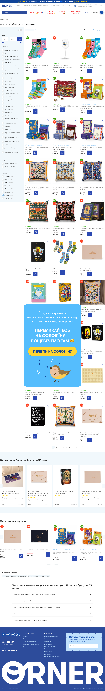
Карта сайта (48, 651)
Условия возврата (50, 649)
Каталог (5, 12)
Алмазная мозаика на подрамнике (38, 576)
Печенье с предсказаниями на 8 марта (14, 576)
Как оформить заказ (51, 636)
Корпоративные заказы (30, 6)
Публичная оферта (29, 641)
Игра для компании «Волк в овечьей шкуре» (64, 492)
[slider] (3, 42)
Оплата (46, 639)
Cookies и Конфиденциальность (93, 689)
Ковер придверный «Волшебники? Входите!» (10, 492)
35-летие (29, 30)
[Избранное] (88, 12)
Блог (24, 647)
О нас (25, 636)
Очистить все (39, 30)
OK (20, 39)
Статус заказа (56, 6)
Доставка (47, 641)
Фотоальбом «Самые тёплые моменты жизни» (91, 492)
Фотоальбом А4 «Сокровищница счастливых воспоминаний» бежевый (38, 493)
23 (79, 447)
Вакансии (18, 6)
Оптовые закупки (43, 6)
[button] (1, 486)
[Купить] (62, 71)
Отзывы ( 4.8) (66, 6)
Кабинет (95, 12)
